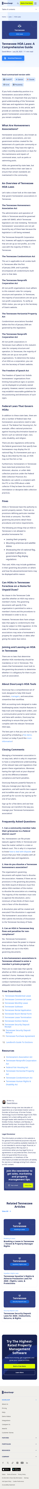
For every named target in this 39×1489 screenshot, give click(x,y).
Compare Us (6, 1424)
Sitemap (26, 1478)
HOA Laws (17, 17)
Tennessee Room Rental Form (18, 1014)
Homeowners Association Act (19, 1057)
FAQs (3, 1412)
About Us (5, 1404)
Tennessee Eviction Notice (16, 1021)
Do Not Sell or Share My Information (12, 1478)
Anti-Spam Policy (6, 1481)
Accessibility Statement (8, 1485)
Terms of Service (11, 1474)
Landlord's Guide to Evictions (19, 1042)
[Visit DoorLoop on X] (8, 1463)
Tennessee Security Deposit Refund (18, 1031)
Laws (10, 17)
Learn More (20, 1372)
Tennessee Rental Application (18, 1010)
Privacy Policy (22, 1474)
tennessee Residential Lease (18, 996)
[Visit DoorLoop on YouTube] (22, 1463)
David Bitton (6, 51)
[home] (8, 3)
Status (4, 1474)
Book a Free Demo (26, 3)
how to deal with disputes (20, 851)
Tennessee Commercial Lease (18, 999)
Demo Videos (6, 1416)
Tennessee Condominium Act (19, 1077)
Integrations (6, 1420)
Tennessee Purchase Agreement (20, 1036)
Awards (4, 1428)
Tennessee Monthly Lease (16, 1003)
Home (4, 17)
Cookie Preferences (18, 1481)
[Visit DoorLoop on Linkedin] (27, 1463)
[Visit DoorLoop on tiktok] (13, 1463)
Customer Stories (8, 1433)
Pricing (4, 1408)
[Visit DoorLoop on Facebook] (3, 1463)
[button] (35, 3)
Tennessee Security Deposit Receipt (17, 1025)
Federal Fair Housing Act (17, 1067)
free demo (27, 735)
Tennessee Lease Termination (18, 1017)
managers (15, 696)
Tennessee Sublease (14, 1007)
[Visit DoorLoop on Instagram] (17, 1463)
